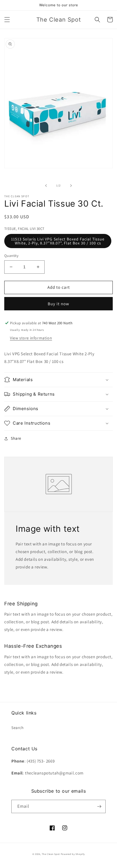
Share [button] (16, 438)
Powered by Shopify (73, 853)
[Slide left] (46, 185)
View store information (31, 337)
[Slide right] (71, 185)
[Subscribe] (99, 806)
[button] (7, 19)
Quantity (11, 255)
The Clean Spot (51, 853)
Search (17, 727)
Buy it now (58, 303)
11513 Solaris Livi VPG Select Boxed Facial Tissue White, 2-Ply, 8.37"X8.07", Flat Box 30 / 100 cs (58, 241)
